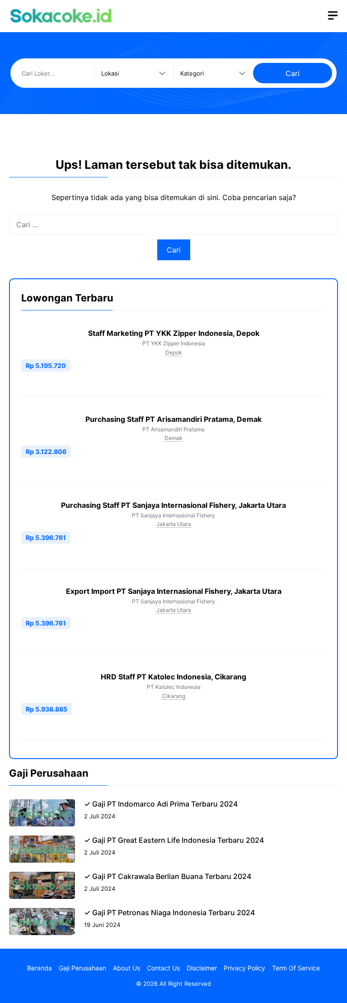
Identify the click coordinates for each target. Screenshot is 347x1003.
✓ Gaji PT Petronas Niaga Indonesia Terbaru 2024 (169, 912)
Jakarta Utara (173, 524)
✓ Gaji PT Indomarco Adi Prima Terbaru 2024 (161, 803)
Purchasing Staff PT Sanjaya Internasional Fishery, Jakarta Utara (173, 505)
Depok (173, 352)
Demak (173, 438)
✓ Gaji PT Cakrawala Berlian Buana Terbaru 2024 (167, 876)
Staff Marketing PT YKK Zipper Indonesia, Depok (173, 333)
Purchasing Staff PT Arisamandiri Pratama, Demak (173, 419)
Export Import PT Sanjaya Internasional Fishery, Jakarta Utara (173, 591)
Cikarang (173, 696)
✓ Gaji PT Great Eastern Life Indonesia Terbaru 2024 (174, 840)
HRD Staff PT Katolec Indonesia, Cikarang (173, 676)
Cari (293, 73)
